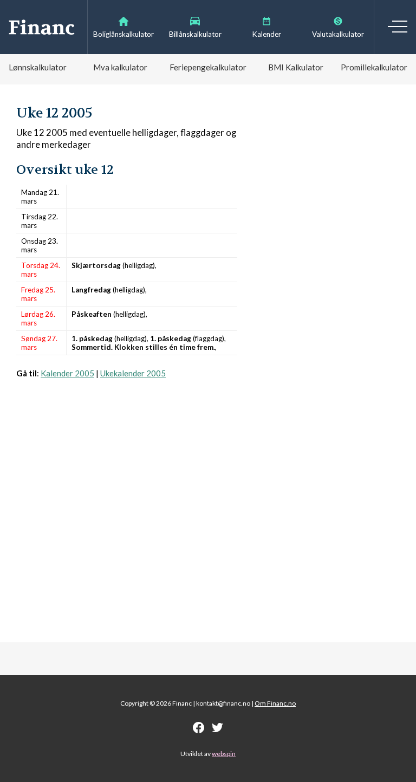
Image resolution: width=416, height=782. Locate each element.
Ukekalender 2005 (133, 373)
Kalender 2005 (67, 373)
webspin (224, 754)
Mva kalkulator (120, 67)
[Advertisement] (126, 503)
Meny (397, 26)
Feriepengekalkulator (208, 67)
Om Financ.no (275, 703)
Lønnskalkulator (38, 67)
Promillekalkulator (374, 67)
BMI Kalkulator (295, 67)
